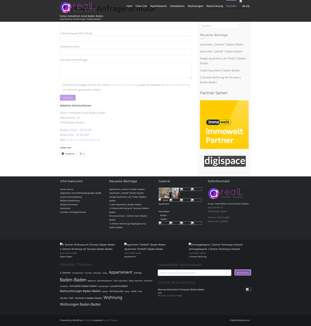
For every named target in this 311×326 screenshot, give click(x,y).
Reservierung (215, 6)
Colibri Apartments (120, 281)
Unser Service (67, 189)
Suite (134, 291)
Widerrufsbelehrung (177, 85)
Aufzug (137, 273)
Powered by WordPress (71, 320)
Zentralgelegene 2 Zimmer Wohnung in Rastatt (214, 249)
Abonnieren (243, 272)
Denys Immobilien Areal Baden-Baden (81, 16)
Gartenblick (148, 281)
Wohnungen (195, 6)
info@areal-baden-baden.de (83, 139)
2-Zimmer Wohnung (198, 256)
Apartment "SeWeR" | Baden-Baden (143, 249)
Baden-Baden (66, 256)
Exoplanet (97, 320)
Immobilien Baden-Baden (83, 286)
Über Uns (141, 6)
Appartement (120, 272)
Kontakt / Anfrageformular (73, 212)
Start (129, 6)
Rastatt (127, 291)
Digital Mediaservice (240, 320)
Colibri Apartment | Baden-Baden (220, 70)
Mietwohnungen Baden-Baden (80, 291)
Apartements (158, 6)
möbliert (105, 291)
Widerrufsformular (69, 205)
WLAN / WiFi (67, 298)
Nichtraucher (116, 291)
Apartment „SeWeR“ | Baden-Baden (221, 51)
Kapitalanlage (103, 286)
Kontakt (231, 6)
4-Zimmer (88, 273)
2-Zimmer (65, 273)
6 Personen (97, 273)
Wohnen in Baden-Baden (88, 298)
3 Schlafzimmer (77, 273)
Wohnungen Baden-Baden (80, 305)
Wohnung (113, 297)
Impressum (65, 208)
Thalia (140, 291)
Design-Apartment (136, 281)
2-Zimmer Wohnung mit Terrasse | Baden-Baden (86, 249)
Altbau (104, 273)
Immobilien (177, 6)
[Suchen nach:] (219, 26)
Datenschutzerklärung (124, 85)
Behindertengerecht (104, 281)
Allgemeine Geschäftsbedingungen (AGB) (80, 193)
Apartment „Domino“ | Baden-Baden (222, 44)
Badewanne (92, 281)
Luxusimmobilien (119, 286)
